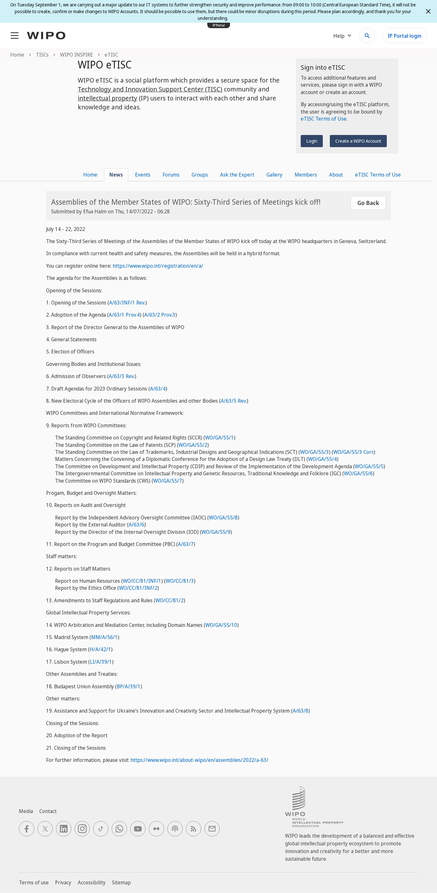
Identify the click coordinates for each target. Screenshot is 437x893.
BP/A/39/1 (128, 686)
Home (90, 174)
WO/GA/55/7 (167, 480)
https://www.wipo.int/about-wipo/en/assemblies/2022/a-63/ (199, 759)
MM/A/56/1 (104, 637)
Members (306, 174)
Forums (171, 174)
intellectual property (107, 98)
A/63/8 (300, 710)
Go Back (368, 203)
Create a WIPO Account (358, 141)
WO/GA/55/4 (322, 458)
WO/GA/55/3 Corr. (353, 451)
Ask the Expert (237, 174)
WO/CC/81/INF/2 (138, 587)
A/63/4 (158, 388)
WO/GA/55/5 (369, 466)
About (336, 174)
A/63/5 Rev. (234, 400)
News (116, 174)
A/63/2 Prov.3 (159, 314)
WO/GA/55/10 (221, 624)
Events (142, 174)
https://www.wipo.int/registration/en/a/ (158, 265)
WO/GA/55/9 (216, 531)
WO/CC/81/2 (169, 600)
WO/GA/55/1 (219, 437)
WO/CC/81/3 (180, 580)
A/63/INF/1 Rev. (127, 302)
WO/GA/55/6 (358, 473)
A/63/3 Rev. (122, 376)
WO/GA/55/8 (223, 517)
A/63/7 (186, 544)
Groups (200, 174)
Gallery (274, 174)
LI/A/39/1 (101, 661)
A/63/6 (136, 524)
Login (311, 141)
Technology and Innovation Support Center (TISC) (150, 89)
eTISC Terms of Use (323, 118)
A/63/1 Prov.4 (124, 314)
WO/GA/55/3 (314, 451)
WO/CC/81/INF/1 (142, 580)
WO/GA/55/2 (193, 444)
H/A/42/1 (100, 649)
